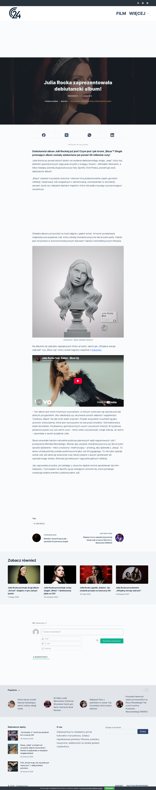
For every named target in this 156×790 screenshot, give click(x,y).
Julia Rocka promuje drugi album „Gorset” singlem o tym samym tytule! (23, 590)
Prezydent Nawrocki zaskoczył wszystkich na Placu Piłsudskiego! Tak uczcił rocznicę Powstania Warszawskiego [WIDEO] (137, 704)
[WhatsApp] (89, 135)
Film (121, 13)
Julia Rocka (39, 523)
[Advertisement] (78, 39)
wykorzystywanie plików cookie (91, 788)
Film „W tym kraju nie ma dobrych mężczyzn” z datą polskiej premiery (34, 765)
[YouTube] (147, 3)
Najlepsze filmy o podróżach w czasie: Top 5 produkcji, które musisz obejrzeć (101, 704)
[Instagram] (143, 3)
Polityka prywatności (137, 786)
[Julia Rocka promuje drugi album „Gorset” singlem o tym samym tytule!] (24, 574)
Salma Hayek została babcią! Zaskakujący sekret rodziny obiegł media (27, 704)
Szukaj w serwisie (113, 727)
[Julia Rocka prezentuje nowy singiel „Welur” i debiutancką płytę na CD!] (60, 574)
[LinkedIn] (112, 135)
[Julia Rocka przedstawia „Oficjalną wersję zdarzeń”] (132, 574)
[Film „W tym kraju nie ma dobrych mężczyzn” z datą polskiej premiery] (13, 766)
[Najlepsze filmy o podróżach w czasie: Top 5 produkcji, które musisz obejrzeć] (83, 704)
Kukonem (96, 350)
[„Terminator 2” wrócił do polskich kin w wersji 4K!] (13, 735)
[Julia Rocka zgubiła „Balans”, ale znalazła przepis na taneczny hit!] (96, 574)
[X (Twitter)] (66, 135)
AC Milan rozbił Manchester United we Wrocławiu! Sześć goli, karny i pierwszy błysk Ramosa (64, 704)
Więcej (137, 13)
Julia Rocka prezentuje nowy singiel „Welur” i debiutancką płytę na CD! (57, 590)
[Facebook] (138, 3)
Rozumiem (109, 788)
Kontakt (119, 786)
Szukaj (143, 731)
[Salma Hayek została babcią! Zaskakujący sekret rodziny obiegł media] (11, 704)
